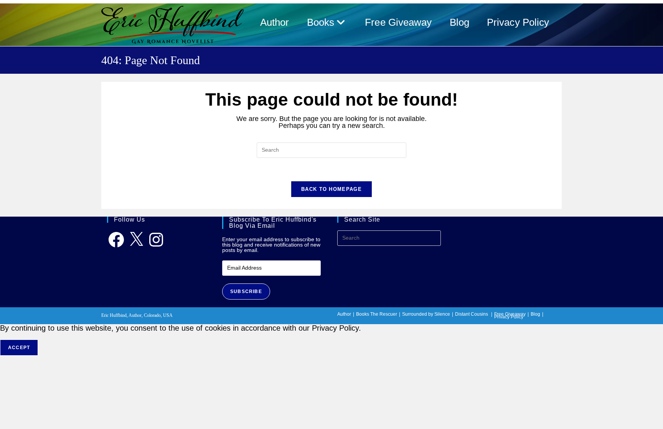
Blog (535, 314)
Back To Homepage (331, 189)
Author (344, 314)
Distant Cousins (471, 314)
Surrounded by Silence (426, 314)
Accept (19, 347)
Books (362, 314)
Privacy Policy (508, 317)
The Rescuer (383, 314)
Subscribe (246, 291)
